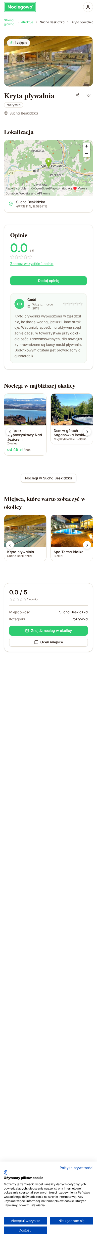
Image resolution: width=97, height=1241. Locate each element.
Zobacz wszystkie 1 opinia (31, 263)
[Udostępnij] (77, 95)
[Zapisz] (88, 95)
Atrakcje (27, 22)
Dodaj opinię (48, 280)
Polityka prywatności (76, 1168)
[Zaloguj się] (88, 7)
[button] (10, 432)
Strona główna (9, 22)
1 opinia (32, 599)
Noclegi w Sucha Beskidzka (48, 478)
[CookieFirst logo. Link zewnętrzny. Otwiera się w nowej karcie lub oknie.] (5, 1172)
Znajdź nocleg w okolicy (51, 630)
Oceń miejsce (51, 642)
